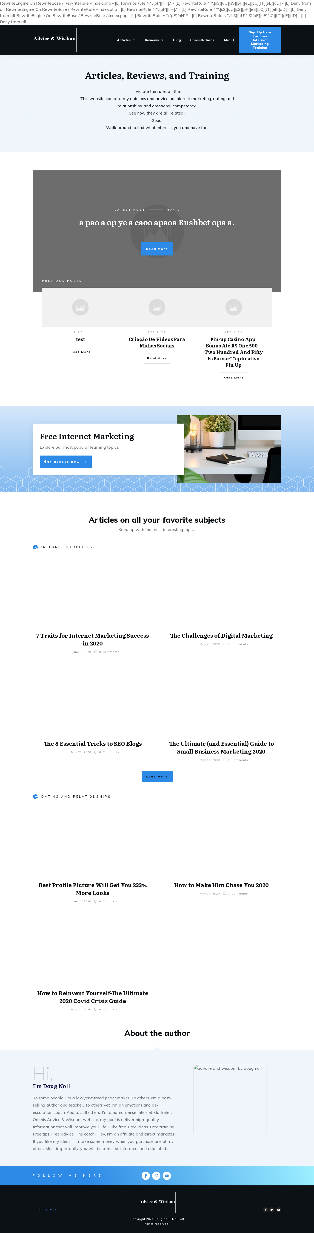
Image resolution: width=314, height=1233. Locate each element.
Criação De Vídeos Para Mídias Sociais (157, 342)
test (80, 338)
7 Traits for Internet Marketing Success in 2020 (92, 639)
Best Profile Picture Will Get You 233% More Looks (93, 889)
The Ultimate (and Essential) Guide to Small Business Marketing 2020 (221, 747)
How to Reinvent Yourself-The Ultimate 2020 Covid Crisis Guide (92, 997)
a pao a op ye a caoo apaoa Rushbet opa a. (157, 222)
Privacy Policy (47, 1209)
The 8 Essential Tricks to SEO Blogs (93, 743)
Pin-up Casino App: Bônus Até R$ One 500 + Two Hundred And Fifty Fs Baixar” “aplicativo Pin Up (233, 351)
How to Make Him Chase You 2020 (221, 885)
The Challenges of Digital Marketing (221, 635)
